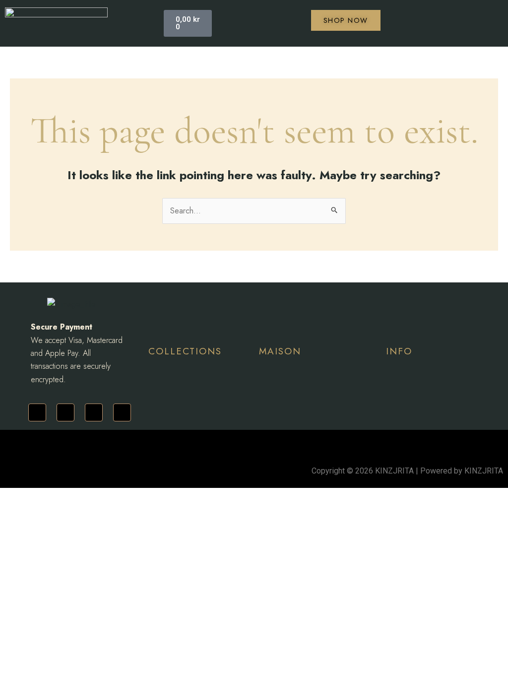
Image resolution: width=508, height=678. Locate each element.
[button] (140, 23)
